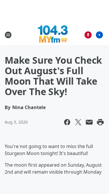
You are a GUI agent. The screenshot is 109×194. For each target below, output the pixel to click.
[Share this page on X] (78, 122)
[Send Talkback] (88, 34)
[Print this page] (100, 122)
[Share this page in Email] (89, 122)
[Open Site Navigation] (8, 34)
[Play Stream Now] (99, 34)
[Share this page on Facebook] (67, 122)
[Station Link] (53, 34)
